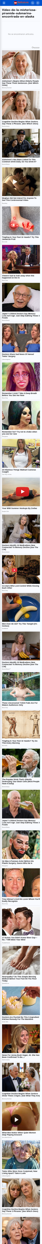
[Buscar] (33, 3)
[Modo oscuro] (38, 3)
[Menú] (4, 3)
